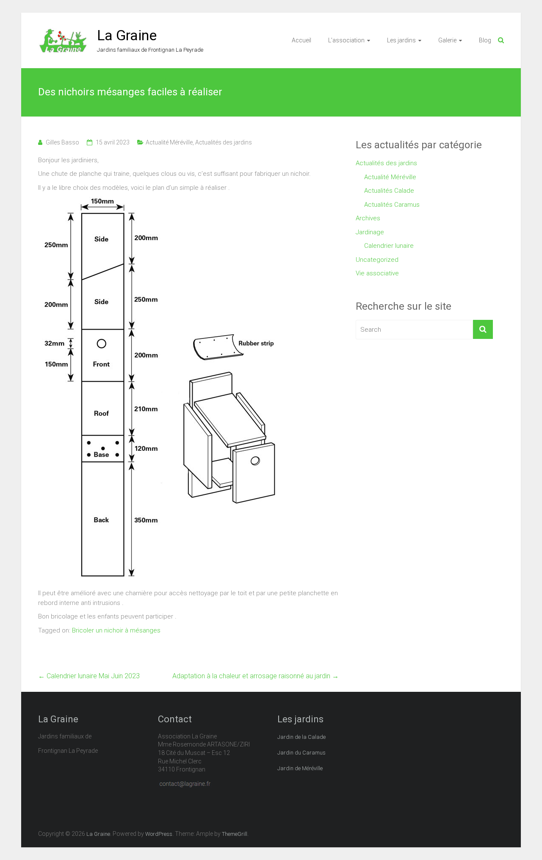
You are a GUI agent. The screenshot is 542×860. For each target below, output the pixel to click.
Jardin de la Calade (301, 737)
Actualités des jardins (223, 142)
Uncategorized (377, 260)
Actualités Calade (389, 190)
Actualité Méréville (169, 142)
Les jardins (401, 40)
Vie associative (377, 273)
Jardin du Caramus (301, 752)
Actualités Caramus (392, 204)
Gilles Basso (62, 142)
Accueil (301, 40)
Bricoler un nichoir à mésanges (116, 630)
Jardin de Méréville (300, 768)
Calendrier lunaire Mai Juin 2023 (89, 676)
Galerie (447, 40)
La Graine (127, 35)
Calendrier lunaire (389, 246)
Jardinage (370, 232)
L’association (346, 40)
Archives (368, 218)
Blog (485, 40)
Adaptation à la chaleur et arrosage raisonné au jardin (255, 676)
